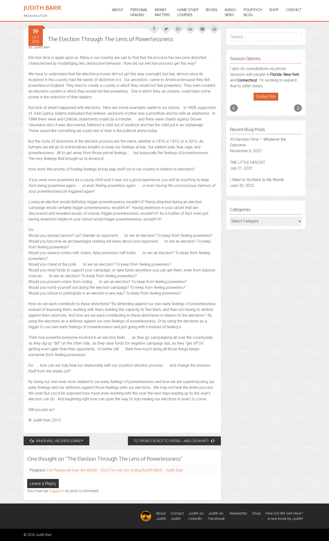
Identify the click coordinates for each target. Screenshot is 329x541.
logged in (57, 491)
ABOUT (117, 10)
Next (298, 108)
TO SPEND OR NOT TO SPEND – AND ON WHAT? (171, 441)
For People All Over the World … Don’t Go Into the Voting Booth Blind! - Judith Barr (115, 470)
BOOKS (211, 10)
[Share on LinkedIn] (190, 27)
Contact (294, 10)
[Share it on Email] (202, 27)
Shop (274, 10)
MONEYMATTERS (162, 12)
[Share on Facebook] (154, 27)
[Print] (214, 27)
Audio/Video (231, 12)
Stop (268, 100)
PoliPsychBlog (253, 12)
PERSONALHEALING (139, 12)
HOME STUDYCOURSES (188, 12)
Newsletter (238, 513)
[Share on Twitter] (166, 27)
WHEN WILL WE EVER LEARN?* (59, 441)
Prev (234, 108)
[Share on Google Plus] (178, 27)
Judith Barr (42, 7)
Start (264, 100)
